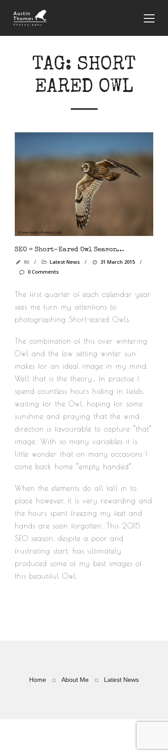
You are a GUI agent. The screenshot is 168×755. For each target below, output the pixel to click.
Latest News (65, 261)
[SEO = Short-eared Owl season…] (84, 184)
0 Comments (43, 271)
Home (37, 679)
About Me (75, 679)
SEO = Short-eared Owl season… (69, 249)
